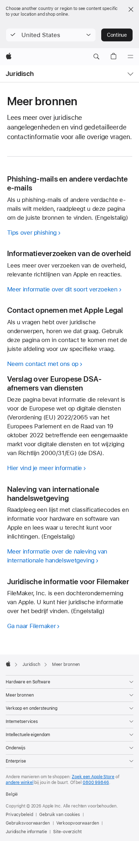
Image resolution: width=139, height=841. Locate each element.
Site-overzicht (67, 831)
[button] (51, 34)
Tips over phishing (32, 232)
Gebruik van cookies (59, 814)
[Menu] (130, 56)
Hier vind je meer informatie (44, 468)
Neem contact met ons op (42, 363)
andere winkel (19, 782)
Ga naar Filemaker (31, 626)
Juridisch (20, 74)
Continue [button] (117, 35)
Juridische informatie (26, 831)
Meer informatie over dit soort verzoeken (62, 289)
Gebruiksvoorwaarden (28, 823)
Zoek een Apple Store (93, 776)
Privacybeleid (19, 814)
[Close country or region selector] (131, 9)
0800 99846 (96, 782)
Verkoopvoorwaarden (77, 823)
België (12, 794)
